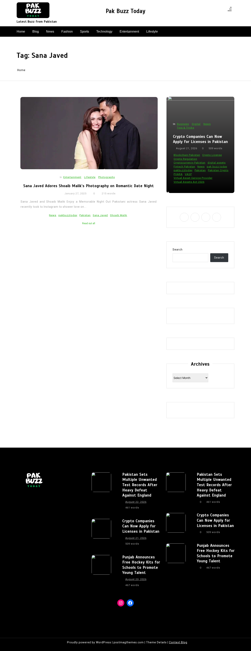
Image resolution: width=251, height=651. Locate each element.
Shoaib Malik (118, 215)
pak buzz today (215, 166)
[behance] (222, 10)
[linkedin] (217, 10)
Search (178, 249)
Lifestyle (152, 31)
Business (181, 124)
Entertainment (129, 31)
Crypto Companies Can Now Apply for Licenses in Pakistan (198, 139)
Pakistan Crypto (216, 170)
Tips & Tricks (184, 127)
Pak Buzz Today (126, 11)
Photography (106, 177)
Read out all (88, 223)
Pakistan (85, 215)
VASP (186, 174)
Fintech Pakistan (183, 166)
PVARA (176, 174)
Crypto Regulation (184, 158)
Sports (84, 31)
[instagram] (212, 10)
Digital (194, 124)
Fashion (67, 31)
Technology (104, 31)
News (50, 31)
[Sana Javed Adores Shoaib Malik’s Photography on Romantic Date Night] (89, 133)
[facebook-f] (207, 10)
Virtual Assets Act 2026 (187, 181)
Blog (35, 31)
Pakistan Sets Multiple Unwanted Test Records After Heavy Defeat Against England (139, 484)
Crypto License (210, 155)
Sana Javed (100, 215)
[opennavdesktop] (229, 10)
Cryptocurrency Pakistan (188, 162)
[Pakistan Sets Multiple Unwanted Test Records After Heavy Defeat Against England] (101, 492)
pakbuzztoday (67, 215)
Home (21, 31)
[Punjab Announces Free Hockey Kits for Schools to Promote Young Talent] (101, 572)
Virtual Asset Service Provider (191, 177)
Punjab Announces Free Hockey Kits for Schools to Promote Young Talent (141, 565)
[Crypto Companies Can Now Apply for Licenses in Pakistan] (101, 533)
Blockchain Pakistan (185, 155)
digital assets (215, 162)
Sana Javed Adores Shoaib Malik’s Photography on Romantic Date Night (88, 186)
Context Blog (178, 642)
